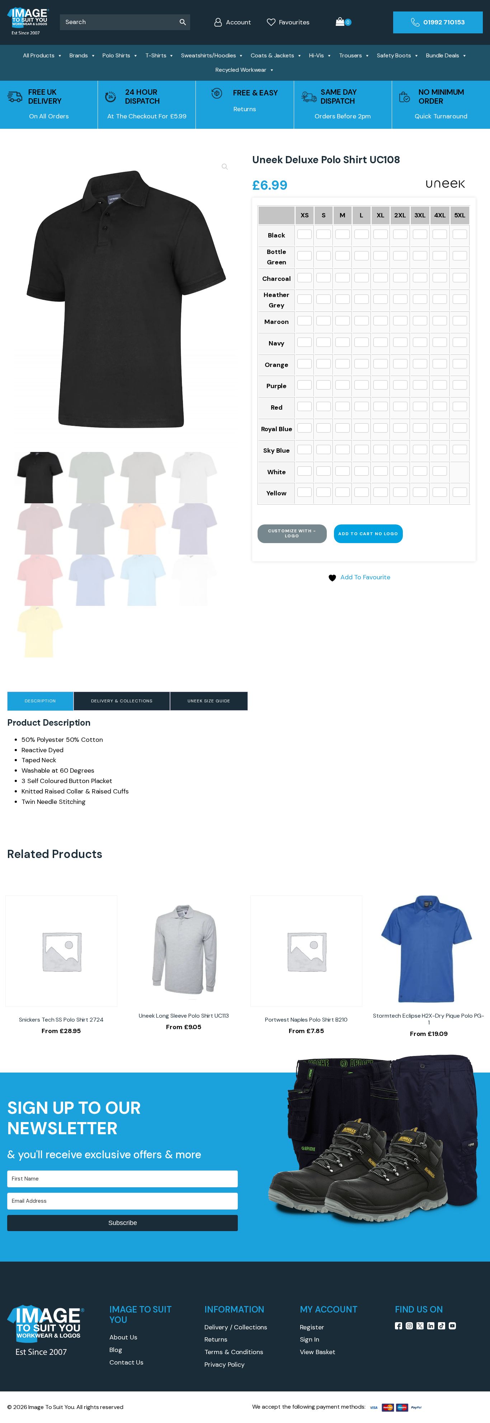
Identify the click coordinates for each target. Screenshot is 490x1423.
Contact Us (126, 1362)
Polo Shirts (116, 55)
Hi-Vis (316, 55)
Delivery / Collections (235, 1327)
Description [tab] (40, 701)
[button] (224, 166)
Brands (79, 55)
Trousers (350, 55)
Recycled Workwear (241, 70)
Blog (115, 1350)
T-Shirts (155, 55)
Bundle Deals (442, 55)
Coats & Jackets (272, 55)
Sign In (309, 1339)
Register (312, 1327)
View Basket (317, 1352)
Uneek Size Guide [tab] (209, 701)
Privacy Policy (224, 1364)
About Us (123, 1337)
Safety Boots (394, 55)
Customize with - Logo (292, 533)
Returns (215, 1339)
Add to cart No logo (368, 534)
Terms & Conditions (233, 1352)
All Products (39, 55)
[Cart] (344, 22)
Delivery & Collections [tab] (121, 701)
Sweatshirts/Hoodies (208, 55)
